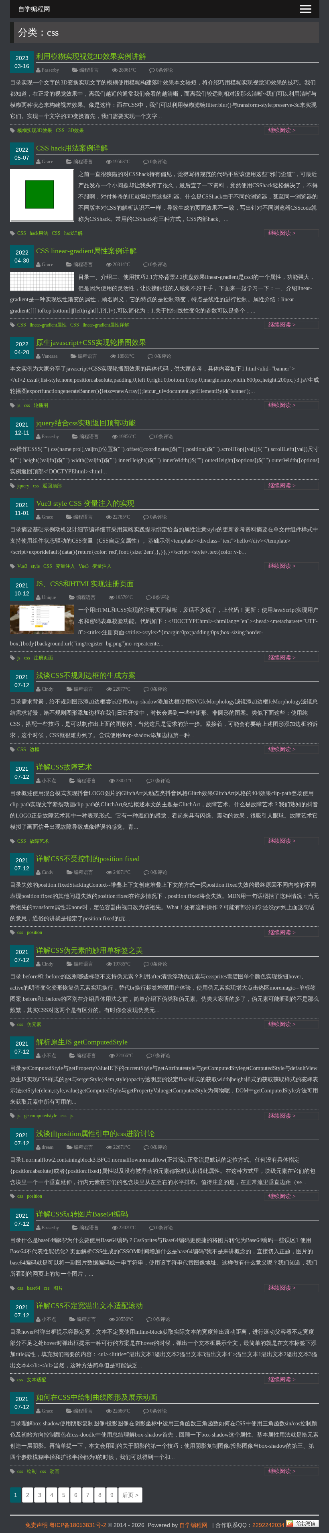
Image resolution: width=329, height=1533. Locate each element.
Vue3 (22, 566)
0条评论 (164, 70)
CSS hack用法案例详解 (72, 148)
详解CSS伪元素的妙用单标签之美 (89, 950)
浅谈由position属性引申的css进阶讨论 (95, 1134)
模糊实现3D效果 (34, 130)
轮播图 (41, 405)
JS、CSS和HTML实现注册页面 (85, 584)
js (18, 405)
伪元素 (34, 1024)
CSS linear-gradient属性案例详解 (86, 251)
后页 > (130, 1495)
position (34, 932)
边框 (34, 749)
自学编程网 (193, 1525)
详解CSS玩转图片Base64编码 (82, 1214)
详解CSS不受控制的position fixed (88, 859)
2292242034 (268, 1525)
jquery (23, 486)
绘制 (32, 1471)
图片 (58, 1288)
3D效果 (76, 130)
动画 (54, 1471)
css (27, 405)
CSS (60, 130)
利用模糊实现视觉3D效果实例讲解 (91, 56)
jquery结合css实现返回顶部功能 (86, 423)
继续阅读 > (282, 130)
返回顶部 (52, 486)
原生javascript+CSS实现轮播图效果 (91, 343)
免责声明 (36, 1525)
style (35, 566)
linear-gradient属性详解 (106, 325)
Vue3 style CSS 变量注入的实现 (85, 503)
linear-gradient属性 (48, 325)
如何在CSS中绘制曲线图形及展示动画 (96, 1397)
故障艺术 (39, 841)
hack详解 (73, 233)
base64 (33, 1288)
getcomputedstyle (40, 1115)
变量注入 (65, 566)
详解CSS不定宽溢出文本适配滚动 (89, 1306)
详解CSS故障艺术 (64, 767)
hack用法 (39, 233)
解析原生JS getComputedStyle (82, 1042)
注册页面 (43, 658)
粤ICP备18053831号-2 (77, 1525)
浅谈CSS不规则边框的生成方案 (86, 675)
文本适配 (36, 1380)
